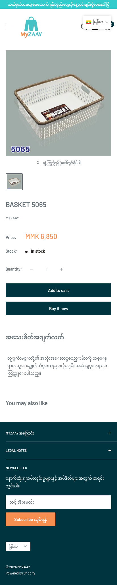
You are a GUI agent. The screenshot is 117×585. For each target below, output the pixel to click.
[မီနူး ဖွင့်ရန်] (8, 27)
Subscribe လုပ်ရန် (30, 519)
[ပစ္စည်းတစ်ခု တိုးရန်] (62, 269)
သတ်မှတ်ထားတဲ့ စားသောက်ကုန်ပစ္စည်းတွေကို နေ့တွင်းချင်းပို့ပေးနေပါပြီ (58, 4)
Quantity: (14, 269)
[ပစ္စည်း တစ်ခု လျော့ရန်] (31, 269)
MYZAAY (12, 218)
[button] (97, 22)
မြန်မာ (13, 546)
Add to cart (58, 290)
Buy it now (58, 308)
